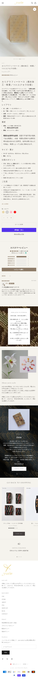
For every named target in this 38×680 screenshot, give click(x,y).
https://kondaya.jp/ (19, 463)
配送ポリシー (5, 628)
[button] (6, 75)
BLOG (3, 611)
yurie (3, 63)
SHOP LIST (5, 608)
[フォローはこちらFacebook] (3, 659)
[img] (5, 281)
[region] (19, 548)
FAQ (3, 605)
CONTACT (5, 614)
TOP (3, 596)
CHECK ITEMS (19, 469)
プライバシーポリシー (8, 625)
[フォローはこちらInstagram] (12, 659)
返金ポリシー (5, 631)
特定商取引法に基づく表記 (9, 622)
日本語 (24, 664)
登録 (5, 652)
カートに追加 (19, 224)
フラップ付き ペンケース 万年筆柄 (13, 523)
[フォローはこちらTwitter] (7, 659)
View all (19, 533)
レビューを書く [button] (19, 269)
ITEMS (4, 599)
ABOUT (4, 602)
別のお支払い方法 (19, 234)
